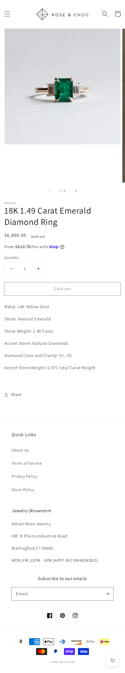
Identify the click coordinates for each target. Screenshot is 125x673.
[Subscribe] (107, 593)
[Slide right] (75, 190)
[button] (7, 14)
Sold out (62, 288)
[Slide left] (49, 190)
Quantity (11, 257)
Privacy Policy (24, 476)
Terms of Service (27, 463)
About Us (20, 450)
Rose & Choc (67, 661)
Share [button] (16, 394)
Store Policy (23, 489)
